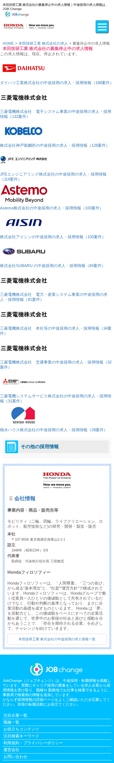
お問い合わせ (15, 756)
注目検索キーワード (21, 736)
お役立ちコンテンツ (21, 729)
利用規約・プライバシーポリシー (33, 743)
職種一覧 (11, 722)
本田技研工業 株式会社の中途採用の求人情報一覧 (57, 639)
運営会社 (11, 749)
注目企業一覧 (15, 715)
